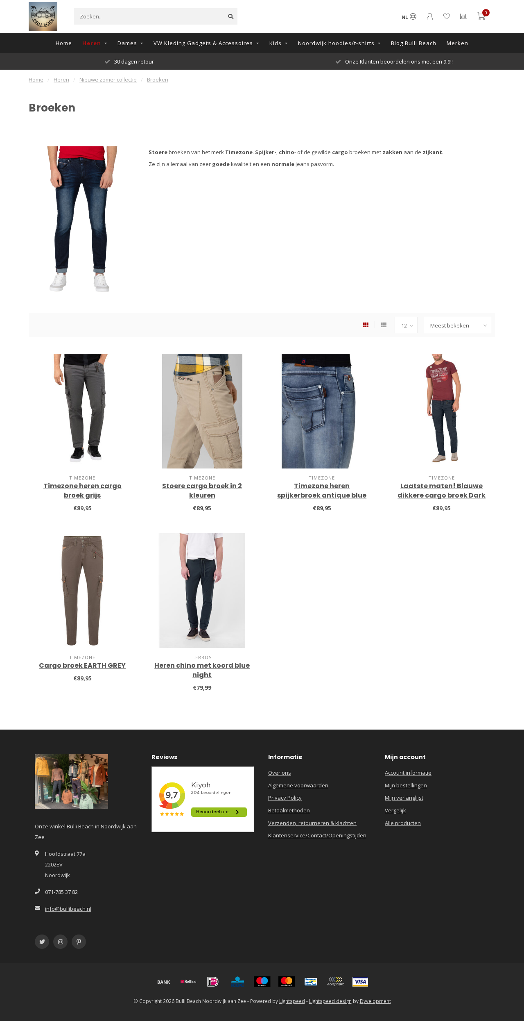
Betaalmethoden (289, 810)
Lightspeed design (330, 1001)
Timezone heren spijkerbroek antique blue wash (321, 495)
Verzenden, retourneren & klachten (312, 823)
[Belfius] (188, 982)
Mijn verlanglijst (404, 797)
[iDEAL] (213, 982)
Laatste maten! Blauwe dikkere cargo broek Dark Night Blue (442, 495)
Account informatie (408, 772)
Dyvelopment (375, 1001)
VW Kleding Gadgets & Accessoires (203, 43)
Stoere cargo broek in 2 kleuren (202, 490)
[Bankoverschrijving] (164, 982)
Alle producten (403, 823)
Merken (457, 43)
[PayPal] (335, 982)
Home (64, 43)
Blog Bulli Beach (413, 43)
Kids (275, 43)
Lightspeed (292, 1001)
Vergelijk (395, 810)
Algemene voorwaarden (298, 785)
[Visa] (360, 982)
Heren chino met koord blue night (202, 670)
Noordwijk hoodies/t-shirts (336, 43)
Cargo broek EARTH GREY (82, 665)
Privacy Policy (285, 797)
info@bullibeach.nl (68, 908)
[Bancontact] (311, 982)
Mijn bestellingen (406, 785)
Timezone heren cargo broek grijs (82, 490)
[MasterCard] (286, 982)
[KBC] (237, 982)
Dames (127, 43)
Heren (91, 43)
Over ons (279, 772)
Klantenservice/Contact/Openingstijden (317, 835)
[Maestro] (262, 982)
